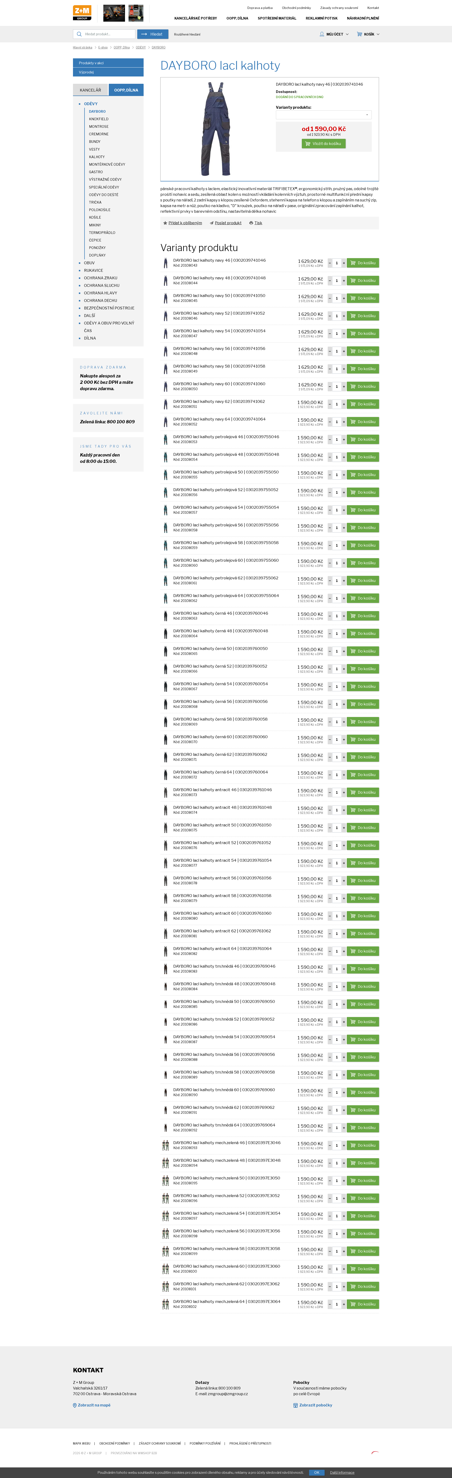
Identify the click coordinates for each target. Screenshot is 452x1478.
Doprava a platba (260, 8)
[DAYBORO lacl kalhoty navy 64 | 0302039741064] (165, 421)
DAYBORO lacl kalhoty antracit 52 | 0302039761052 (222, 842)
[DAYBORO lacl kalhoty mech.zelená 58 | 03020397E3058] (165, 1251)
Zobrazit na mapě (94, 1405)
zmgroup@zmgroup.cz (228, 1394)
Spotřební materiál (277, 18)
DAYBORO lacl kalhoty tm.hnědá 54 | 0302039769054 (224, 1036)
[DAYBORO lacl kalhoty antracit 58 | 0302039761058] (165, 898)
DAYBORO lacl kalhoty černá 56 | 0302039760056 (220, 701)
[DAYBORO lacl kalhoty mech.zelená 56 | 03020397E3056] (165, 1233)
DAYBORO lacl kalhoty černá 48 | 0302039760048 (220, 631)
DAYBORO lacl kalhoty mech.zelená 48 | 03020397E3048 (227, 1160)
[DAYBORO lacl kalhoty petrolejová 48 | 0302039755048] (165, 457)
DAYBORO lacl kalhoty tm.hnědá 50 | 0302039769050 (224, 1001)
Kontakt (373, 8)
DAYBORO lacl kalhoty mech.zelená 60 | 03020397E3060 (226, 1266)
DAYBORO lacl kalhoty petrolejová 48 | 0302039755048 (226, 454)
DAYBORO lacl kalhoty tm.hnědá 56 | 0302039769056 (224, 1054)
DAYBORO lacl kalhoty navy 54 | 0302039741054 (219, 330)
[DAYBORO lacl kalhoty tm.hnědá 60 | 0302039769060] (165, 1092)
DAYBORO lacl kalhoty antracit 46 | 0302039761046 (222, 789)
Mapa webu (81, 1443)
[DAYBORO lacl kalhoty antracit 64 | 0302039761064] (165, 951)
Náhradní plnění (363, 18)
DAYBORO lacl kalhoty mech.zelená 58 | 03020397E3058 (226, 1248)
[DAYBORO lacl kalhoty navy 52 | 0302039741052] (165, 315)
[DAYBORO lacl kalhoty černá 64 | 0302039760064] (165, 774)
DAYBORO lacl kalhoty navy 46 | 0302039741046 (219, 260)
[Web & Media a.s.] (375, 1453)
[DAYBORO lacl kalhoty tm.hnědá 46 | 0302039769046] (165, 968)
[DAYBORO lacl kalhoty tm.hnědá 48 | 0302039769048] (165, 986)
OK (316, 1472)
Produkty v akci (91, 63)
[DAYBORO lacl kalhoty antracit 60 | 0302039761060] (165, 915)
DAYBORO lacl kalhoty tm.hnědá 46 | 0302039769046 (224, 966)
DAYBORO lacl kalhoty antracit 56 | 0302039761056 (222, 878)
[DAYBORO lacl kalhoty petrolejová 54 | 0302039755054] (165, 510)
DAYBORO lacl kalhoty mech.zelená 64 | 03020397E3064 (227, 1301)
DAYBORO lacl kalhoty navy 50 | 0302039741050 (219, 295)
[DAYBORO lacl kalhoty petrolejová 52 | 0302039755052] (165, 492)
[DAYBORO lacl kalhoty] (216, 129)
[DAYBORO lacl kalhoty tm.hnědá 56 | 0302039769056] (165, 1057)
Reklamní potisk (322, 18)
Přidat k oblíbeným (185, 223)
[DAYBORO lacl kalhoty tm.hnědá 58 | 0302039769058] (165, 1074)
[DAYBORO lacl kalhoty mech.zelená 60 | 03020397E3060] (165, 1268)
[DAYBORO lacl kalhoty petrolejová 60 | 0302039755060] (165, 563)
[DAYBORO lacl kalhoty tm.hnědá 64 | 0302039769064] (165, 1127)
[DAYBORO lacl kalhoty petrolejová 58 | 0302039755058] (165, 545)
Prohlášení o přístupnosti (250, 1443)
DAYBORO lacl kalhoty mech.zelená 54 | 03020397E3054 (227, 1213)
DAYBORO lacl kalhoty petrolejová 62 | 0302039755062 (225, 578)
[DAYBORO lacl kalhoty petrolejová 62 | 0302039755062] (165, 580)
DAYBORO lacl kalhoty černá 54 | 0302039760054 (220, 683)
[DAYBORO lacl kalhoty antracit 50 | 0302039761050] (165, 827)
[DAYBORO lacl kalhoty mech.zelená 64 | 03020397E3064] (165, 1304)
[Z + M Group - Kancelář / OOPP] (82, 19)
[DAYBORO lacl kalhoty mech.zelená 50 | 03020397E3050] (165, 1180)
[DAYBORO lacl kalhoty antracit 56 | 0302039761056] (165, 880)
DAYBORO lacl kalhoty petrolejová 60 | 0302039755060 (226, 560)
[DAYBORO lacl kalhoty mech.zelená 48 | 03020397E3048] (165, 1163)
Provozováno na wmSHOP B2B (134, 1453)
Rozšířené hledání (187, 34)
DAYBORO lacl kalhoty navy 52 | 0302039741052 (219, 313)
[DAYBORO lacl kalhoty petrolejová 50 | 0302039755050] (165, 474)
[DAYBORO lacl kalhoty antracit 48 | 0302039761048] (165, 810)
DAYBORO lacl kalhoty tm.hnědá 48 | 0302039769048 (224, 983)
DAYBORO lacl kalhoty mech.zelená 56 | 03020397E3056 (226, 1231)
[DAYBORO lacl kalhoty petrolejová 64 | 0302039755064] (165, 598)
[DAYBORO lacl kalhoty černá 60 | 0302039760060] (165, 739)
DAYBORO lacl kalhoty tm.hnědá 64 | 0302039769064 (224, 1125)
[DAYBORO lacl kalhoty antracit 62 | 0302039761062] (165, 933)
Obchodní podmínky (296, 8)
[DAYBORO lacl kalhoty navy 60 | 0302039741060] (165, 386)
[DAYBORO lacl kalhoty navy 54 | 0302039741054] (165, 333)
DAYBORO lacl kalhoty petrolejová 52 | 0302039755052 (225, 489)
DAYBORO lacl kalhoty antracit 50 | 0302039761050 (222, 825)
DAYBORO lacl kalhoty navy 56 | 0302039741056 (219, 348)
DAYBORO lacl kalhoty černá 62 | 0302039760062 (220, 754)
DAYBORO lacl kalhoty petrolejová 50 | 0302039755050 (226, 472)
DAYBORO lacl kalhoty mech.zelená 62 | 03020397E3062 (226, 1284)
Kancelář (90, 90)
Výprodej (86, 72)
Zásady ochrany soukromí (339, 8)
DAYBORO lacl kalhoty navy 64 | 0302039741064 (219, 419)
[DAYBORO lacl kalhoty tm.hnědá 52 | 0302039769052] (165, 1021)
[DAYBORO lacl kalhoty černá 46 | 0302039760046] (165, 615)
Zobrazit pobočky (315, 1405)
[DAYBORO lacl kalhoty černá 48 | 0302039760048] (165, 633)
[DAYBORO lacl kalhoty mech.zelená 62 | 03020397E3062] (165, 1286)
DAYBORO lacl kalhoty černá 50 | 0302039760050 (220, 648)
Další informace (342, 1472)
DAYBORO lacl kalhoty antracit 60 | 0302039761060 (222, 913)
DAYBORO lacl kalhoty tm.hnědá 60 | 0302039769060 (224, 1089)
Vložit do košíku (327, 143)
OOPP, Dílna (237, 18)
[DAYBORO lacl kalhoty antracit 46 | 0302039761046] (165, 792)
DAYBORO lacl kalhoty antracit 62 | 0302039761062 (222, 931)
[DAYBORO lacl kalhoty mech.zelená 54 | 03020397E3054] (165, 1216)
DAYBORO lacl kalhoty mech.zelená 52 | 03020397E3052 (226, 1195)
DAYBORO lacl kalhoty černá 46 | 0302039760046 (220, 613)
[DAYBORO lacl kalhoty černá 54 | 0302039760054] (165, 686)
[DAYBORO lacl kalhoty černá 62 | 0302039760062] (165, 757)
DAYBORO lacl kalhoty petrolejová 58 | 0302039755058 (226, 542)
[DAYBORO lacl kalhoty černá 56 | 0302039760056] (165, 704)
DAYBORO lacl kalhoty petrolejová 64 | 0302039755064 (226, 595)
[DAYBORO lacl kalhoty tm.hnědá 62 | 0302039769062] (165, 1110)
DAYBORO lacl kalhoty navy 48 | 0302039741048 (219, 278)
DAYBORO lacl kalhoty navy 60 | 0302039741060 (219, 383)
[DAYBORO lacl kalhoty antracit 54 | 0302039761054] (165, 863)
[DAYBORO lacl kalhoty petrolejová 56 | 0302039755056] (165, 527)
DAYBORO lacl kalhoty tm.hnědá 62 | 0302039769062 (223, 1107)
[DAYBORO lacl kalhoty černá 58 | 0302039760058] (165, 721)
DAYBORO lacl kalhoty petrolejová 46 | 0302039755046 (226, 436)
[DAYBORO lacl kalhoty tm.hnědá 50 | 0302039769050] (165, 1004)
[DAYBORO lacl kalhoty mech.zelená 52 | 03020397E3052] (165, 1198)
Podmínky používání (205, 1443)
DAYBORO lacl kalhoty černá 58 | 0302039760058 (220, 719)
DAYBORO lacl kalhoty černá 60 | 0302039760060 (220, 736)
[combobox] (324, 114)
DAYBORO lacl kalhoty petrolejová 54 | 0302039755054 (226, 507)
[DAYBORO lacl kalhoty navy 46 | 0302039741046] (165, 262)
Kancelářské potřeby (195, 18)
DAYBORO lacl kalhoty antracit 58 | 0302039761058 (222, 895)
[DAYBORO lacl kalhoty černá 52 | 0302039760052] (165, 668)
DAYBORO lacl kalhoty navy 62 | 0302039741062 (219, 401)
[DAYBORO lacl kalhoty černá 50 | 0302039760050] (165, 651)
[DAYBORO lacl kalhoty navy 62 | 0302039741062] (165, 404)
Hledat (156, 34)
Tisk (258, 223)
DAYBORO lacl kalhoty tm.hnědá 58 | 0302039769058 (224, 1072)
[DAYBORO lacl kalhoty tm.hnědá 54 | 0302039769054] (165, 1039)
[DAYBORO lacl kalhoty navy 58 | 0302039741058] (165, 368)
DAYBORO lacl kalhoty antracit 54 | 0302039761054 (222, 860)
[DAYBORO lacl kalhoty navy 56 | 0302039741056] (165, 351)
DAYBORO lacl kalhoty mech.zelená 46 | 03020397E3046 (227, 1142)
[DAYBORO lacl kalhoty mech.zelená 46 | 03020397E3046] (165, 1145)
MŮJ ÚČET (335, 34)
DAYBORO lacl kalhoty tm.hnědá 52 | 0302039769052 (223, 1019)
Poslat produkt (228, 223)
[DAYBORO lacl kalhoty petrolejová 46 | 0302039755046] (165, 439)
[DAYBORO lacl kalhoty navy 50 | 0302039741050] (165, 298)
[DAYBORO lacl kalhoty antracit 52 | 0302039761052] (165, 845)
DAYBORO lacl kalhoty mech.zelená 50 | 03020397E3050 (226, 1178)
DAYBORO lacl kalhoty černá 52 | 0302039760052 (220, 666)
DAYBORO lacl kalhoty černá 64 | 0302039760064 (220, 772)
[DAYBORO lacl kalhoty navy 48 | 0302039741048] (165, 280)
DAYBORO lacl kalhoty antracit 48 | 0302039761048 (222, 807)
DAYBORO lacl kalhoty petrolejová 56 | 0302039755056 (226, 525)
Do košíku (366, 263)
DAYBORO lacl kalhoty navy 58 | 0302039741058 (219, 366)
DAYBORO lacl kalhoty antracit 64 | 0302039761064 (222, 948)
